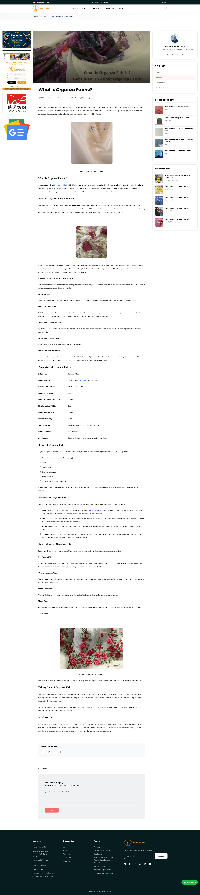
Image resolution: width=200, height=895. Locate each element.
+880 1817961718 (39, 869)
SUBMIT (51, 810)
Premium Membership (103, 873)
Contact (121, 8)
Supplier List (109, 8)
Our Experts (94, 8)
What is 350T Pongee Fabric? (177, 219)
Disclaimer (98, 854)
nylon (116, 265)
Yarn (65, 847)
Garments (67, 857)
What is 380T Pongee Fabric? (177, 208)
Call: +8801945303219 (40, 2)
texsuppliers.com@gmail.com (42, 873)
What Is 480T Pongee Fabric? (177, 186)
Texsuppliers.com (103, 891)
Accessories (68, 854)
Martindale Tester (40, 860)
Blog (83, 8)
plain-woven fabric (60, 185)
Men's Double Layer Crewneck (177, 118)
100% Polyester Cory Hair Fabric (178, 151)
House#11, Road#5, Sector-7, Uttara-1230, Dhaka (42, 854)
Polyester (83, 380)
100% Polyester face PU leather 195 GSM (179, 130)
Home (75, 8)
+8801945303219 (39, 866)
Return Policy (99, 866)
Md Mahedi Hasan (174, 46)
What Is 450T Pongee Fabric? (177, 197)
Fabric (66, 850)
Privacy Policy (100, 847)
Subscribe (161, 856)
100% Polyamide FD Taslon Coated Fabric (179, 141)
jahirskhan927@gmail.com (42, 876)
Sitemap (66, 861)
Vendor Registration (102, 869)
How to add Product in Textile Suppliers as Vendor (103, 860)
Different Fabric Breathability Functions (177, 176)
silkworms (78, 731)
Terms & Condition (102, 850)
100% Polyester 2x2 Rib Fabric (177, 107)
